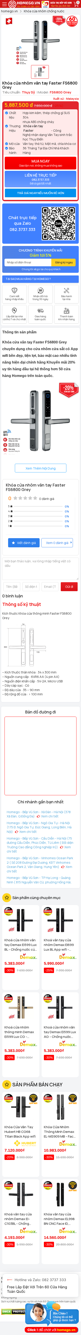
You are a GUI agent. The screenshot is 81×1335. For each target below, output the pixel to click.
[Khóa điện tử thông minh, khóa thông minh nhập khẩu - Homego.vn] (24, 4)
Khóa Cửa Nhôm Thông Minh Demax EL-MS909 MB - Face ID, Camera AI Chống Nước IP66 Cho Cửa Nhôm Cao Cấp (60, 1132)
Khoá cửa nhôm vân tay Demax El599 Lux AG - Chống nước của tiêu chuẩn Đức (60, 1032)
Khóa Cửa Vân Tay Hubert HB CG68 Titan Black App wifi (20, 1132)
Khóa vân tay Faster (33, 128)
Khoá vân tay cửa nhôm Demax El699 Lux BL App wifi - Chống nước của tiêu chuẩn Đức (59, 945)
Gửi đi (69, 586)
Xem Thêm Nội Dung (41, 468)
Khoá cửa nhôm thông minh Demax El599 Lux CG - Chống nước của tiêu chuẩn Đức (19, 1032)
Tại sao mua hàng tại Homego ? (28, 279)
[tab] (40, 193)
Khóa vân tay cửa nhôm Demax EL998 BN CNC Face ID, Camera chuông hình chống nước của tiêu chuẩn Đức (59, 1219)
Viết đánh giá (26, 543)
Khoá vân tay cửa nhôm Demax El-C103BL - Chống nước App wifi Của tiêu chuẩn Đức (18, 1219)
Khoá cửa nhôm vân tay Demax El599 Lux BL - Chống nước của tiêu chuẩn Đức (20, 945)
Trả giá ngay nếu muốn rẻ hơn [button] (40, 193)
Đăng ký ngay (64, 262)
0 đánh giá (46, 499)
